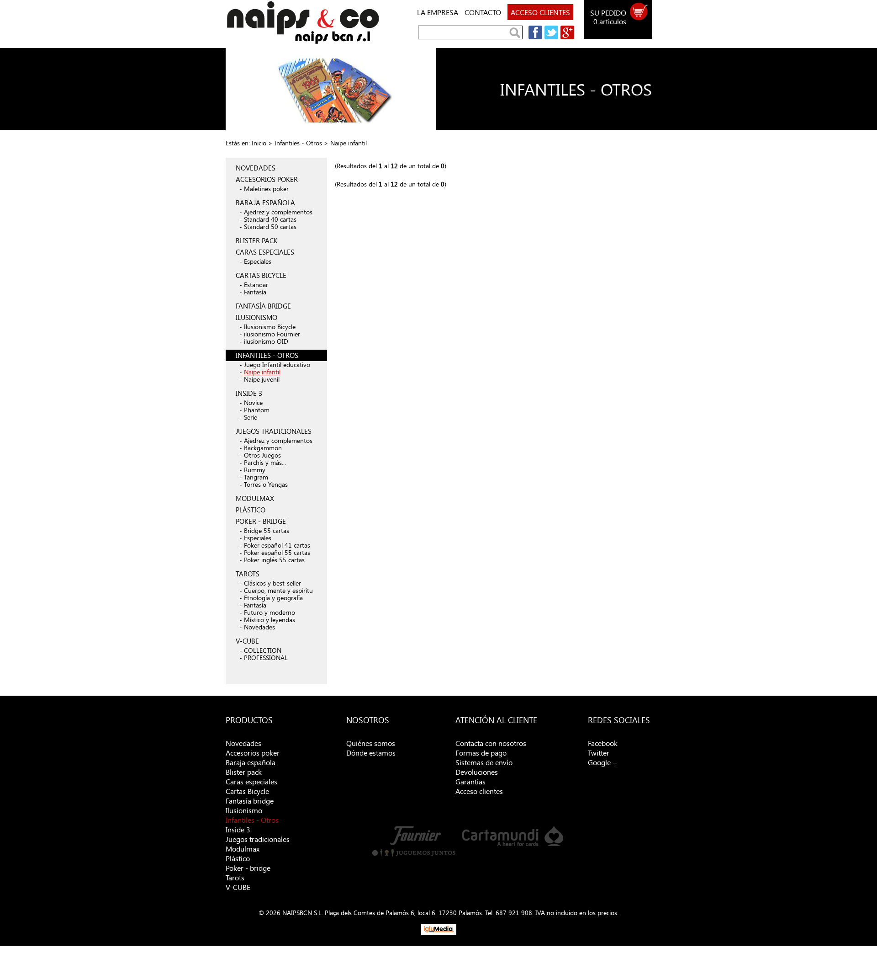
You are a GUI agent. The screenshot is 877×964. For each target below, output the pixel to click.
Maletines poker (266, 188)
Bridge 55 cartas (266, 530)
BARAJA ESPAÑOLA (265, 202)
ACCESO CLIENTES (540, 12)
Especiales (257, 261)
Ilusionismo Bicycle (270, 326)
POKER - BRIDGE (261, 521)
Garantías (470, 781)
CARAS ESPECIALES (265, 251)
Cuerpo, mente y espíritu (278, 590)
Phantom (256, 409)
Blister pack (244, 772)
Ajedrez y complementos (278, 212)
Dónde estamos (371, 752)
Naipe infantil (262, 371)
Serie (250, 417)
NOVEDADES (255, 167)
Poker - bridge (248, 868)
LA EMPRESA (437, 12)
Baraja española (250, 762)
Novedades (259, 627)
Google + (603, 762)
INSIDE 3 (249, 393)
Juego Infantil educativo (277, 364)
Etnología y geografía (273, 597)
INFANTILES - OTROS (267, 355)
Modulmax (242, 848)
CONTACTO (483, 12)
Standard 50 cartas (270, 226)
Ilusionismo (244, 810)
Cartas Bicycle (247, 791)
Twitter (598, 752)
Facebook (603, 743)
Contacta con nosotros (490, 743)
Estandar (256, 284)
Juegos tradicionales (258, 839)
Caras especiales (251, 781)
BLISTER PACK (257, 240)
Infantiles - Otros (298, 142)
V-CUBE (247, 640)
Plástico (238, 858)
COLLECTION (262, 650)
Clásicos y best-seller (272, 583)
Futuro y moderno (269, 612)
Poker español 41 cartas (277, 545)
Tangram (256, 477)
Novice (253, 402)
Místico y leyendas (269, 619)
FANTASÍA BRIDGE (263, 305)
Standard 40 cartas (270, 219)
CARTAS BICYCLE (261, 275)
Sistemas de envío (483, 762)
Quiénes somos (370, 743)
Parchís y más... (265, 462)
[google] (566, 36)
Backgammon (263, 447)
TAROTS (247, 573)
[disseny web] (438, 932)
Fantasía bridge (250, 800)
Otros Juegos (262, 455)
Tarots (235, 877)
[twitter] (550, 36)
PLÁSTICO (250, 509)
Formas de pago (481, 752)
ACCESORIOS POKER (267, 179)
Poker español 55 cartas (277, 552)
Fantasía (255, 292)
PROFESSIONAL (266, 657)
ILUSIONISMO (256, 317)
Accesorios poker (253, 752)
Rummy (254, 469)
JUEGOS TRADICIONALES (274, 431)
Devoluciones (476, 772)
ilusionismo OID (266, 341)
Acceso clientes (479, 791)
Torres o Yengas (266, 484)
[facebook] (534, 36)
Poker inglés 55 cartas (274, 559)
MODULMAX (255, 498)
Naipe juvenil (262, 379)
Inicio (259, 142)
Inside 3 (238, 829)
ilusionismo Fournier (272, 334)
